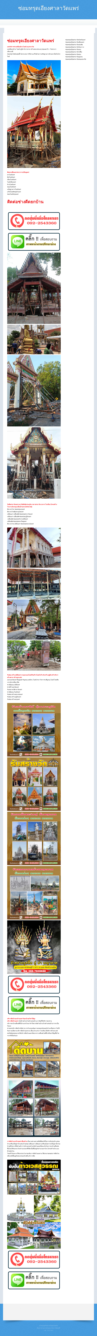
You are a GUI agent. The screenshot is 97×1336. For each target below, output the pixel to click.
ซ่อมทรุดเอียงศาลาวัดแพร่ (48, 7)
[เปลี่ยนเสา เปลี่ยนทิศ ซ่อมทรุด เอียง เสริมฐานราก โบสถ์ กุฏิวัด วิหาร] (34, 230)
